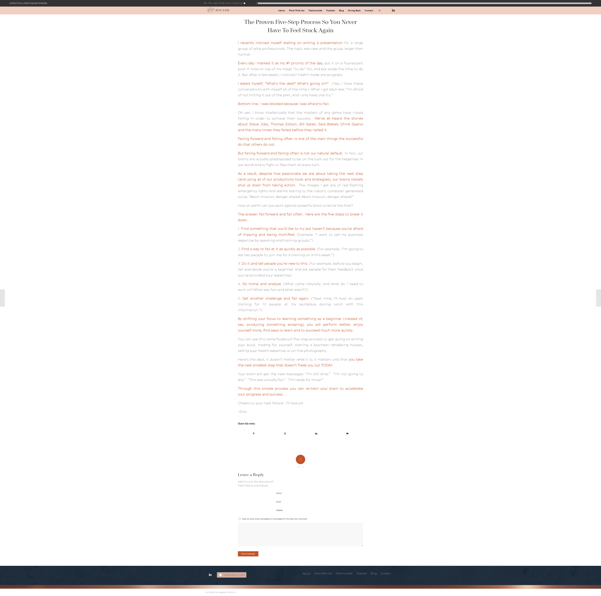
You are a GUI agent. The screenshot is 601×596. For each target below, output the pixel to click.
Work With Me (323, 573)
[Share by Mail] (347, 433)
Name (279, 493)
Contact (386, 573)
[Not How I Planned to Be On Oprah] (598, 298)
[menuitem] (281, 10)
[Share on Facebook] (253, 433)
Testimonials (344, 573)
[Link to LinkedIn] (392, 10)
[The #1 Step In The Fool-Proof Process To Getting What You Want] (2, 298)
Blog (374, 573)
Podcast (362, 573)
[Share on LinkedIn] (316, 433)
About (306, 573)
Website (279, 510)
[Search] (379, 10)
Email (279, 502)
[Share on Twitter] (285, 433)
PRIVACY (232, 592)
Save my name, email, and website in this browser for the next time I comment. (275, 519)
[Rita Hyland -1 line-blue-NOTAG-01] (218, 10)
